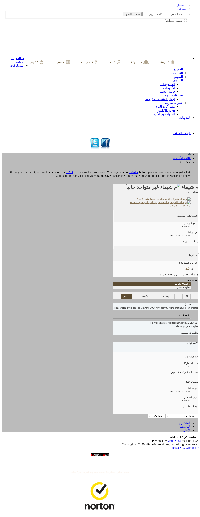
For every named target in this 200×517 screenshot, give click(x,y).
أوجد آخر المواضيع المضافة (144, 202)
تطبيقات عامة (174, 95)
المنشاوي (184, 423)
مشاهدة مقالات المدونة (178, 206)
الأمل (187, 269)
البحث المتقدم (181, 133)
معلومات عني (183, 287)
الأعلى (187, 430)
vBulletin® (174, 440)
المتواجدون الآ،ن (164, 114)
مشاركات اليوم (165, 106)
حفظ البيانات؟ (173, 20)
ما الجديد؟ (17, 58)
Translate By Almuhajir (184, 447)
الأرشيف (185, 426)
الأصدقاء (145, 296)
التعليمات (177, 73)
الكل (186, 296)
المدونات (185, 117)
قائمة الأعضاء (182, 158)
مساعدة (182, 8)
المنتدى (19, 61)
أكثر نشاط (193, 323)
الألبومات (169, 88)
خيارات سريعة (173, 102)
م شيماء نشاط (183, 284)
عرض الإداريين (165, 110)
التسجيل (182, 5)
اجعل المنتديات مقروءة (160, 99)
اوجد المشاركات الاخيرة (149, 199)
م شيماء (166, 296)
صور (125, 296)
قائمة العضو (167, 91)
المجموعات (167, 84)
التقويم (178, 76)
